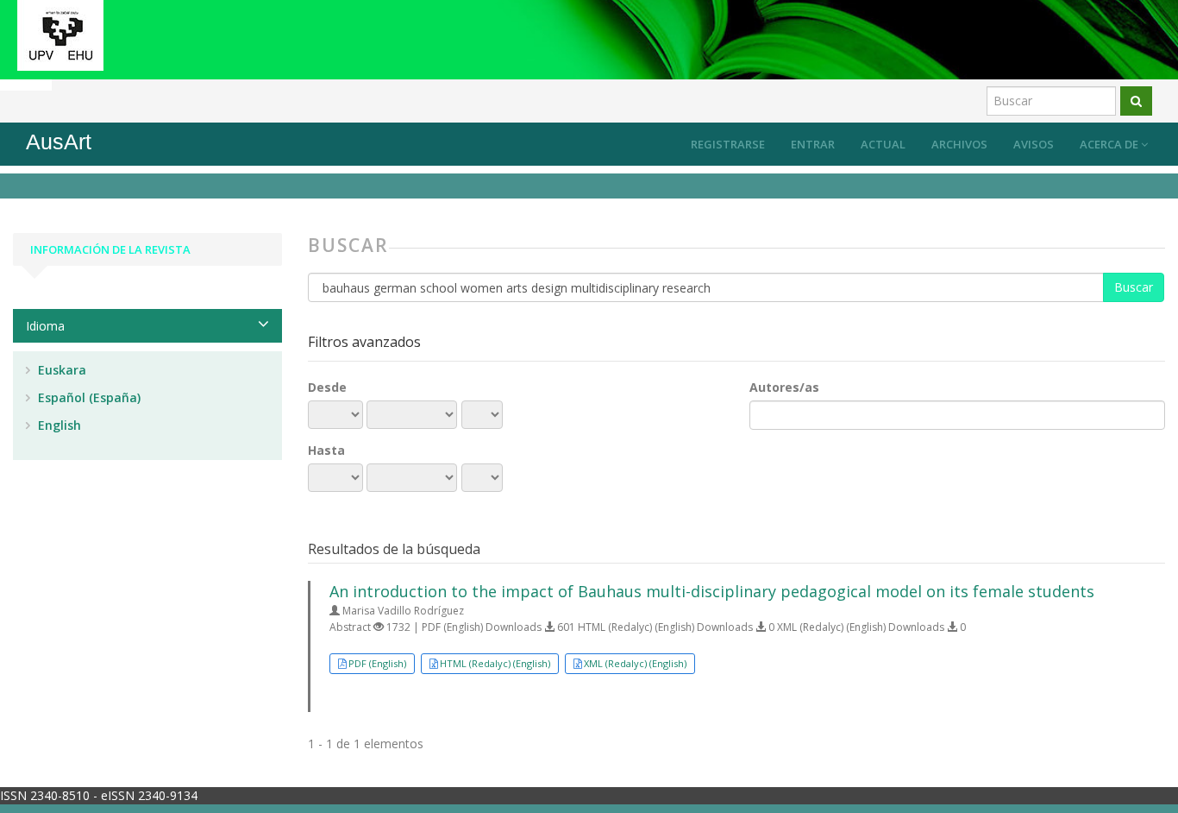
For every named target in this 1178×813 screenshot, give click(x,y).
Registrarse (728, 144)
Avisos (1033, 144)
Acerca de (1110, 144)
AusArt (58, 142)
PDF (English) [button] (377, 663)
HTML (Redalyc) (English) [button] (495, 663)
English (57, 425)
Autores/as (784, 387)
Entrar (813, 144)
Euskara (60, 370)
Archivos (959, 144)
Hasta (326, 450)
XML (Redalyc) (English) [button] (635, 663)
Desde (327, 387)
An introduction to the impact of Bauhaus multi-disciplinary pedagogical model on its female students (711, 591)
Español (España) (87, 397)
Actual (883, 144)
